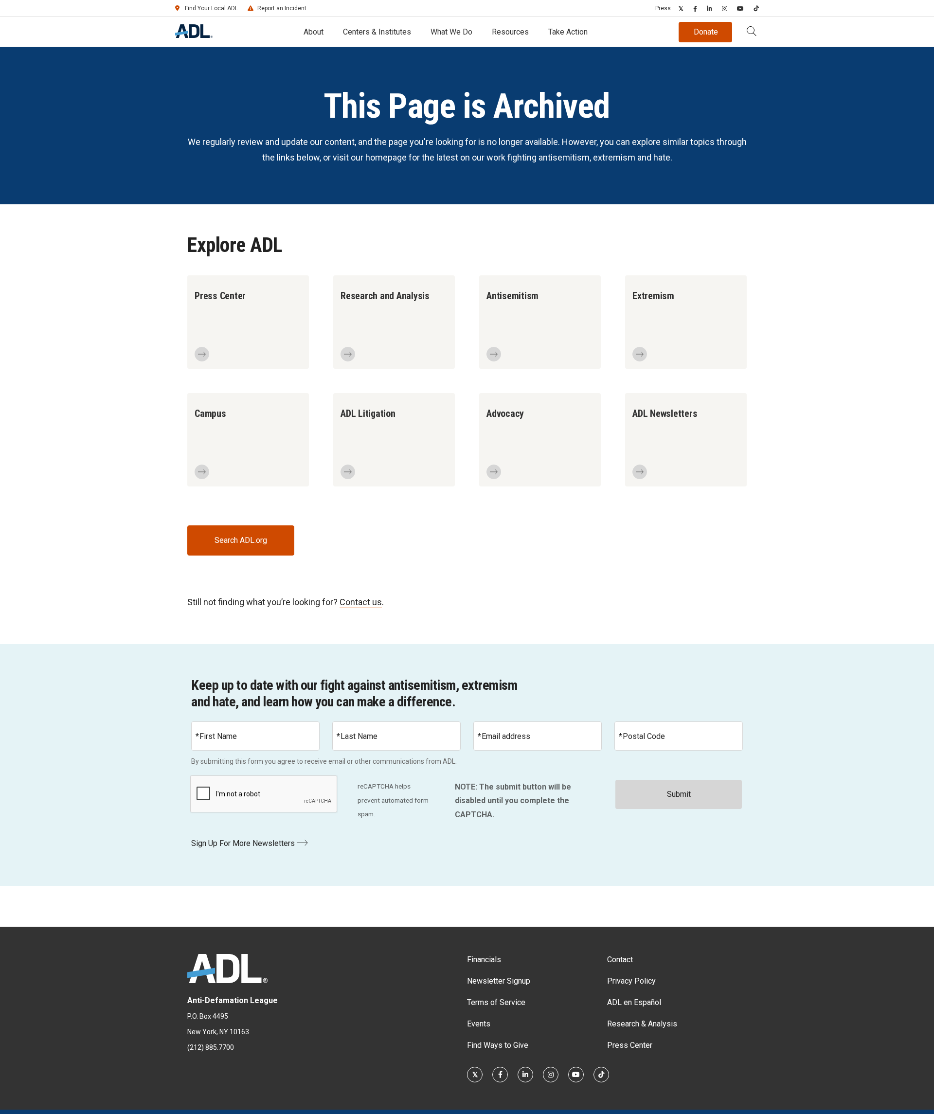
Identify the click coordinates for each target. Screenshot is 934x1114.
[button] (751, 32)
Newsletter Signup (498, 981)
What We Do (451, 31)
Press (663, 8)
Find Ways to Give (497, 1045)
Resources (510, 31)
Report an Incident (281, 8)
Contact (620, 959)
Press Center (629, 1045)
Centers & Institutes (377, 31)
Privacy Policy (631, 981)
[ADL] (194, 35)
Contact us (361, 602)
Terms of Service (496, 1002)
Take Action (568, 31)
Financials (484, 959)
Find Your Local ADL (211, 8)
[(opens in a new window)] (681, 8)
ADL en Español (634, 1002)
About (313, 31)
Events (478, 1023)
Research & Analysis (642, 1023)
